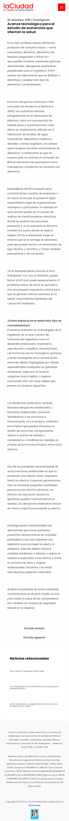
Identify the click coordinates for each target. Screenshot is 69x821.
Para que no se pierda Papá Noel (27, 671)
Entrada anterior (34, 628)
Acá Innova (34, 805)
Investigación (41, 20)
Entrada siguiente (34, 637)
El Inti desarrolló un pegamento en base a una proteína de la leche (34, 705)
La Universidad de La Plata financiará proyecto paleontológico (34, 687)
